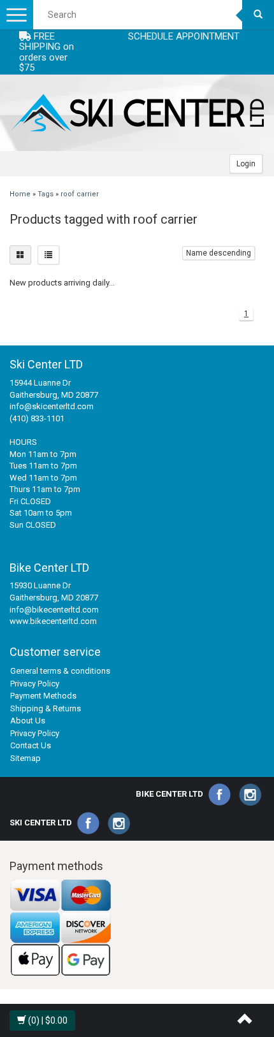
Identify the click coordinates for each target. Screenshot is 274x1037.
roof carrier (80, 194)
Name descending (218, 253)
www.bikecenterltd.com (53, 621)
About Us (27, 720)
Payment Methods (43, 695)
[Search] (258, 14)
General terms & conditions (60, 671)
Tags (46, 194)
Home (20, 194)
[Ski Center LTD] (137, 113)
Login (246, 163)
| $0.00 (48, 1020)
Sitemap (25, 758)
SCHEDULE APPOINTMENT (184, 36)
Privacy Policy (34, 683)
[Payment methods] (61, 927)
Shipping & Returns (45, 708)
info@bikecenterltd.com (54, 609)
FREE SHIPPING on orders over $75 (46, 52)
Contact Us (30, 745)
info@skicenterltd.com (52, 406)
